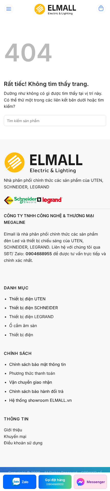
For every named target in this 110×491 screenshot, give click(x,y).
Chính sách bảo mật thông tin (37, 364)
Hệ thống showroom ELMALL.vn (40, 400)
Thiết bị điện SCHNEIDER (33, 307)
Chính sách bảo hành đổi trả (36, 391)
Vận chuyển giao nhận (30, 382)
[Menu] (9, 9)
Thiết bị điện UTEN (27, 298)
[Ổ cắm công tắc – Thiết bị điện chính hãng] (55, 9)
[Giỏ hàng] (101, 9)
